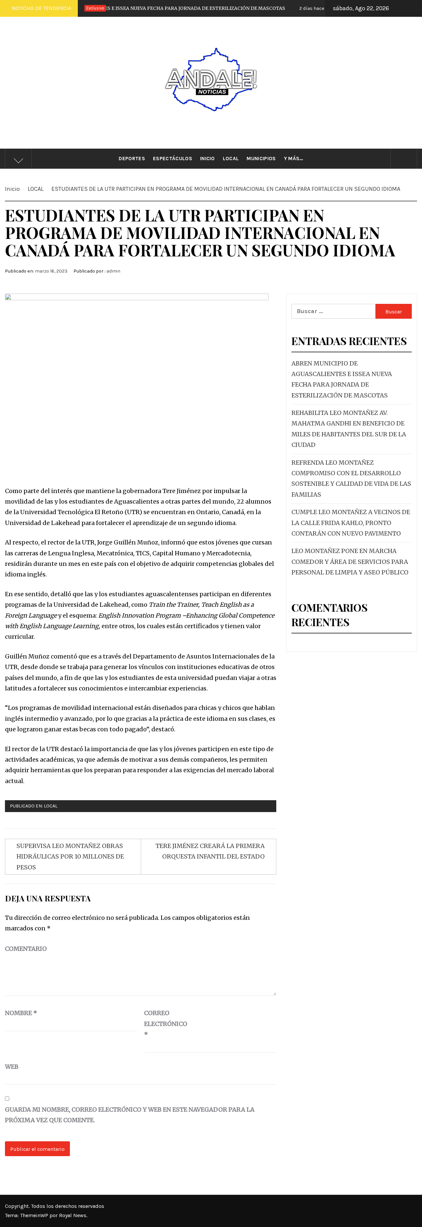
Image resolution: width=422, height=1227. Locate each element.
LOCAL (50, 806)
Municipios (261, 158)
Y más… (293, 158)
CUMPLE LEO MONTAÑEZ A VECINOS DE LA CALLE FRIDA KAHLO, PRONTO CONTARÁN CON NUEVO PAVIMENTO (350, 522)
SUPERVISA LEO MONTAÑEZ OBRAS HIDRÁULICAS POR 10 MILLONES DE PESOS (70, 856)
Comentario (26, 948)
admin (113, 271)
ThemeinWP (34, 1215)
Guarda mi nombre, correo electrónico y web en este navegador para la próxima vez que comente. (130, 1115)
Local (231, 158)
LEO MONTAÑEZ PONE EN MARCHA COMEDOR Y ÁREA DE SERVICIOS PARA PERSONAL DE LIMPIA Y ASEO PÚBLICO (349, 561)
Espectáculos (172, 158)
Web (11, 1066)
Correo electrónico (160, 1023)
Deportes (132, 158)
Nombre (21, 1013)
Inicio (207, 158)
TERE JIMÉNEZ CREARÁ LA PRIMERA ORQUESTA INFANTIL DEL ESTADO (210, 851)
